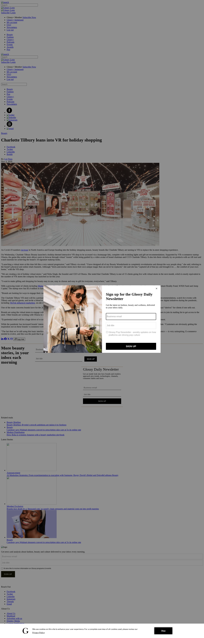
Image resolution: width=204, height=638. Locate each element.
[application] (102, 631)
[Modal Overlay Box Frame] (102, 319)
